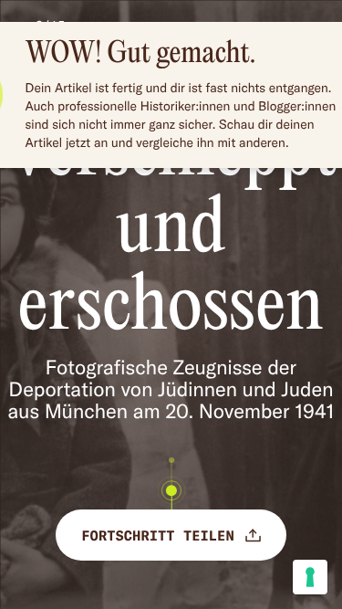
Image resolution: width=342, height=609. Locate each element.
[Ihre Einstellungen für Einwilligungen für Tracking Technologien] (310, 577)
